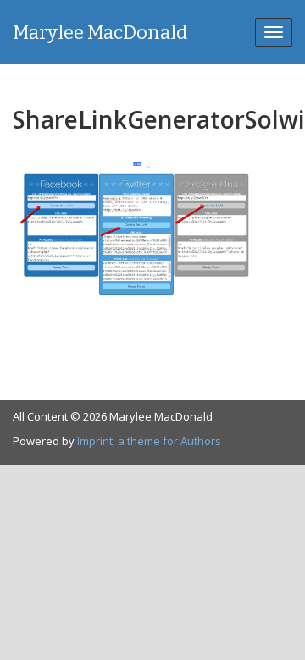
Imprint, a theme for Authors (149, 440)
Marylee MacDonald (100, 32)
